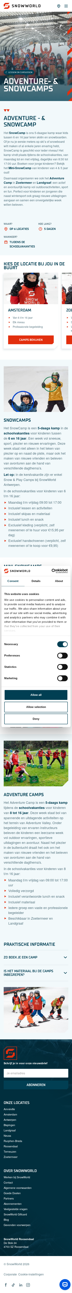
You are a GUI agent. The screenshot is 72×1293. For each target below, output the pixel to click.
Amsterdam (10, 1114)
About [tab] (59, 581)
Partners (9, 1198)
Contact (8, 1182)
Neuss (7, 1135)
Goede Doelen (12, 1193)
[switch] (62, 655)
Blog (6, 1219)
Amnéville (9, 1109)
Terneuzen (10, 1151)
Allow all (36, 694)
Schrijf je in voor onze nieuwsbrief (26, 1063)
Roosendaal (11, 1146)
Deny (36, 718)
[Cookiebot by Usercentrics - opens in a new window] (52, 571)
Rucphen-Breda (13, 1141)
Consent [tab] (12, 581)
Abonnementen (13, 1204)
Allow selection (36, 706)
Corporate (10, 1274)
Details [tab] (36, 581)
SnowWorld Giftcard (15, 1214)
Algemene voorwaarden (18, 1188)
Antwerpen (10, 1120)
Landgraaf (10, 1130)
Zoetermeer (11, 1157)
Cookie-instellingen (31, 1274)
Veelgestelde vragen (16, 1209)
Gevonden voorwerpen (17, 1225)
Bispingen (9, 1125)
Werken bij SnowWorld (17, 1177)
